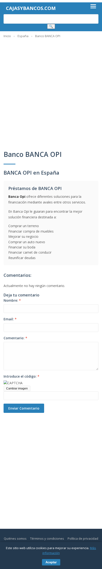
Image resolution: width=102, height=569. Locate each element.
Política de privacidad (83, 538)
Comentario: (15, 338)
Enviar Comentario (23, 408)
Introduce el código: (21, 376)
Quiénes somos (15, 538)
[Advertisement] (51, 92)
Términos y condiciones (47, 538)
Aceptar (51, 562)
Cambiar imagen (17, 388)
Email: (10, 319)
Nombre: (12, 300)
